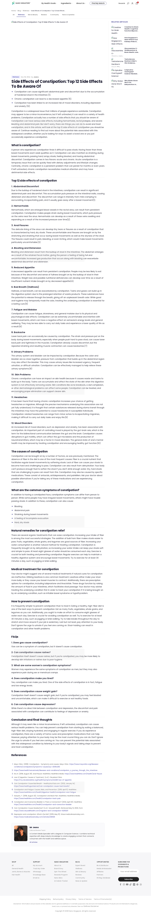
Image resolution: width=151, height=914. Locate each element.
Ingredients (66, 3)
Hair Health (16, 875)
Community (54, 15)
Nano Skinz (58, 878)
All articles (33, 842)
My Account (37, 865)
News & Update (81, 881)
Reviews (44, 15)
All (14, 15)
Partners (100, 875)
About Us (80, 3)
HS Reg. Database (103, 878)
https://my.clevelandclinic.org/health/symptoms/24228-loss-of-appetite (43, 780)
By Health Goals (49, 3)
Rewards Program (61, 875)
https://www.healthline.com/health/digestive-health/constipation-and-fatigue (45, 792)
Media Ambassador (104, 868)
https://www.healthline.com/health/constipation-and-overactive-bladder (43, 804)
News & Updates (68, 15)
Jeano (36, 77)
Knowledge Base (39, 875)
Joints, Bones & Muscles (21, 872)
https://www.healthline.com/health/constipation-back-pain (37, 798)
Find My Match (98, 3)
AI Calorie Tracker (61, 881)
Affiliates (100, 872)
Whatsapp (37, 872)
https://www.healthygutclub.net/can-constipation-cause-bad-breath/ (42, 786)
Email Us (36, 878)
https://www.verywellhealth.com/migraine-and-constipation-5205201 (41, 811)
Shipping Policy (45, 899)
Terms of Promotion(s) (103, 899)
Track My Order (39, 868)
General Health (17, 868)
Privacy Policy (71, 899)
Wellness (26, 11)
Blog (19, 11)
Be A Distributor (102, 865)
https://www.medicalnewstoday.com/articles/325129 (34, 817)
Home (13, 11)
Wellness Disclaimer (91, 906)
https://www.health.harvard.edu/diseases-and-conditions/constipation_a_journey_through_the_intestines (55, 770)
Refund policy (58, 899)
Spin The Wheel (60, 872)
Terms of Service (85, 899)
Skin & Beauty (33, 15)
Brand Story (58, 868)
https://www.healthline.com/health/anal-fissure (83, 774)
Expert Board (80, 865)
